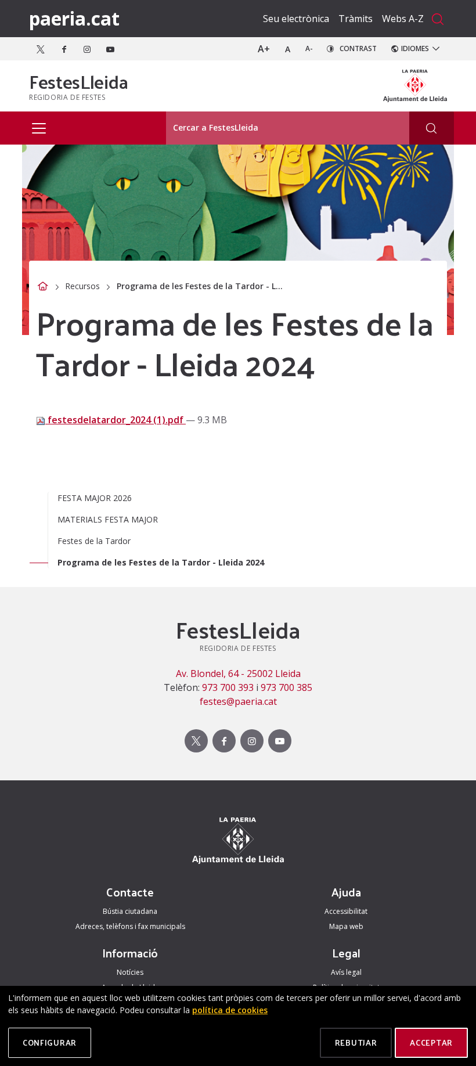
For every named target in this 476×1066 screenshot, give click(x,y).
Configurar (50, 1042)
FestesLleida (78, 81)
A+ (264, 48)
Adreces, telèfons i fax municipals (130, 926)
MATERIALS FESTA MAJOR (107, 519)
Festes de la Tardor (94, 540)
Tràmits (355, 18)
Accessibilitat (345, 911)
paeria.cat (74, 18)
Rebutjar (356, 1042)
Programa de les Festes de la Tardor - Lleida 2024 (160, 562)
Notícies (130, 972)
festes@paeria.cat (238, 701)
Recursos (82, 285)
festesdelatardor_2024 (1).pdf (115, 419)
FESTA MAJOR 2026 (94, 497)
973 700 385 (286, 687)
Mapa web (346, 926)
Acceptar (431, 1042)
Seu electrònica (296, 18)
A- (309, 48)
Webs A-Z (403, 18)
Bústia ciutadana (130, 911)
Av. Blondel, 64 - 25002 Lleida (238, 673)
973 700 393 (228, 687)
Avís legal (346, 972)
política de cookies (230, 1009)
